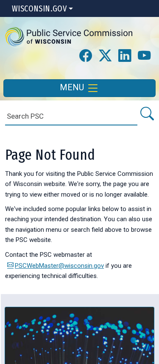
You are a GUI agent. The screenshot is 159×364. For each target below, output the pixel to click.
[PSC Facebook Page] (85, 56)
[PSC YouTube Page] (144, 56)
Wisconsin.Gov (39, 8)
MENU (73, 87)
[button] (68, 36)
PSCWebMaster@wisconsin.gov (59, 266)
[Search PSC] (146, 114)
